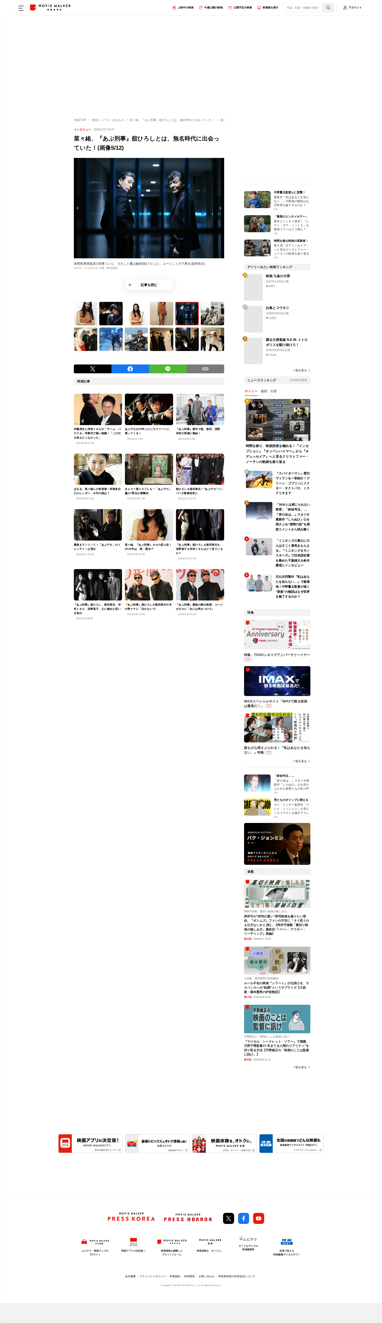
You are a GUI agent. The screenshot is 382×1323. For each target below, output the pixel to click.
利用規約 (175, 1276)
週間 (264, 391)
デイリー (251, 391)
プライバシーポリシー (152, 1276)
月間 (273, 391)
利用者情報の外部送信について (236, 1276)
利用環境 (189, 1276)
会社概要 (130, 1276)
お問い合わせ (206, 1276)
